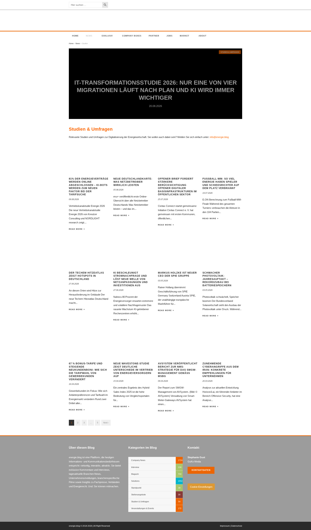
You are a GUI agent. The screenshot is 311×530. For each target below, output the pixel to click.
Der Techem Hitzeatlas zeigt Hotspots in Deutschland (86, 275)
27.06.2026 (74, 284)
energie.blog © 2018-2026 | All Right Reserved (89, 526)
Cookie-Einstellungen (201, 486)
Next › (106, 423)
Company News (138, 460)
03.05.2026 (163, 281)
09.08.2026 (74, 199)
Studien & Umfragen (230, 52)
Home (75, 36)
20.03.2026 (207, 381)
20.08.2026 (155, 106)
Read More (76, 229)
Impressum (225, 526)
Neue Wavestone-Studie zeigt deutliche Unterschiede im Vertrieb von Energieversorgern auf (133, 369)
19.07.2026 (207, 193)
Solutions (135, 481)
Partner (154, 36)
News (89, 36)
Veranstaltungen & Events (142, 508)
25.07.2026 (163, 199)
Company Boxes (131, 36)
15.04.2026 (118, 381)
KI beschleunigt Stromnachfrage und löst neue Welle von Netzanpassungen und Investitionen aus (130, 279)
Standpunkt (136, 488)
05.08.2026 (118, 190)
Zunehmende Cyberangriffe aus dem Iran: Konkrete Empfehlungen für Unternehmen (220, 369)
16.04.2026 (74, 384)
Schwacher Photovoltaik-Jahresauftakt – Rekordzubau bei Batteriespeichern (216, 279)
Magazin (135, 474)
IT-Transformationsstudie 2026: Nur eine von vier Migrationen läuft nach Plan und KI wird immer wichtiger (155, 90)
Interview (135, 467)
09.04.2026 (163, 381)
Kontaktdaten (201, 470)
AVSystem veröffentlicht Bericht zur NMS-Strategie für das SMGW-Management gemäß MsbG (177, 369)
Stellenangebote (138, 495)
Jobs (170, 36)
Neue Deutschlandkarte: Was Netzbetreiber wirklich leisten (132, 181)
